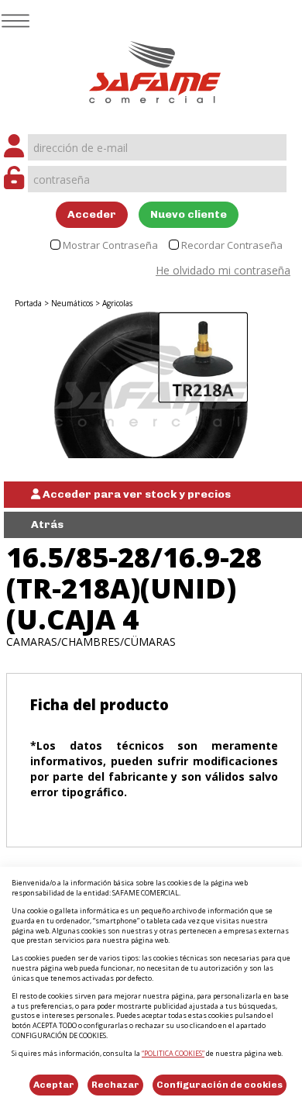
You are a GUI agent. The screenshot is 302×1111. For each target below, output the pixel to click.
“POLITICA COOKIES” (173, 1053)
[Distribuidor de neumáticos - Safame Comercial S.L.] (155, 67)
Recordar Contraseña (232, 245)
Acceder (91, 214)
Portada (28, 303)
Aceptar (53, 1084)
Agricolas (117, 303)
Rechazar (115, 1084)
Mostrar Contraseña (110, 245)
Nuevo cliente (188, 214)
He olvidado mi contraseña (223, 270)
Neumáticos (72, 303)
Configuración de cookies (219, 1084)
